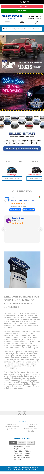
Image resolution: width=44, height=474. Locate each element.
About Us (31, 426)
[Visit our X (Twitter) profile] (20, 2)
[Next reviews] (40, 229)
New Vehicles (11, 424)
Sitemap (8, 467)
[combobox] (22, 29)
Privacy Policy (33, 467)
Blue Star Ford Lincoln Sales (22, 200)
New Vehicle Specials (11, 426)
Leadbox (35, 469)
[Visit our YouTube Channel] (24, 2)
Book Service (32, 424)
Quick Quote (11, 429)
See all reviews (15, 209)
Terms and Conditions (20, 467)
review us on (27, 209)
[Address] (22, 22)
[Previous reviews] (3, 229)
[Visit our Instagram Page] (27, 2)
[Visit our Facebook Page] (16, 2)
